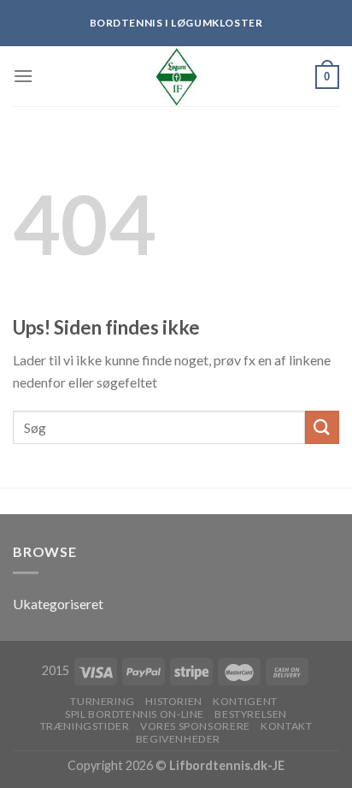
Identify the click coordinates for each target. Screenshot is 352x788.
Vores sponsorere (195, 726)
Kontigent (245, 701)
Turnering (102, 701)
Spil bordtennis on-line (134, 714)
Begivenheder (178, 738)
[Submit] (322, 427)
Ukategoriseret (58, 603)
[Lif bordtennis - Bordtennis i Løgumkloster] (176, 76)
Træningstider (85, 726)
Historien (173, 701)
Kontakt (286, 726)
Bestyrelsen (250, 714)
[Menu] (23, 76)
